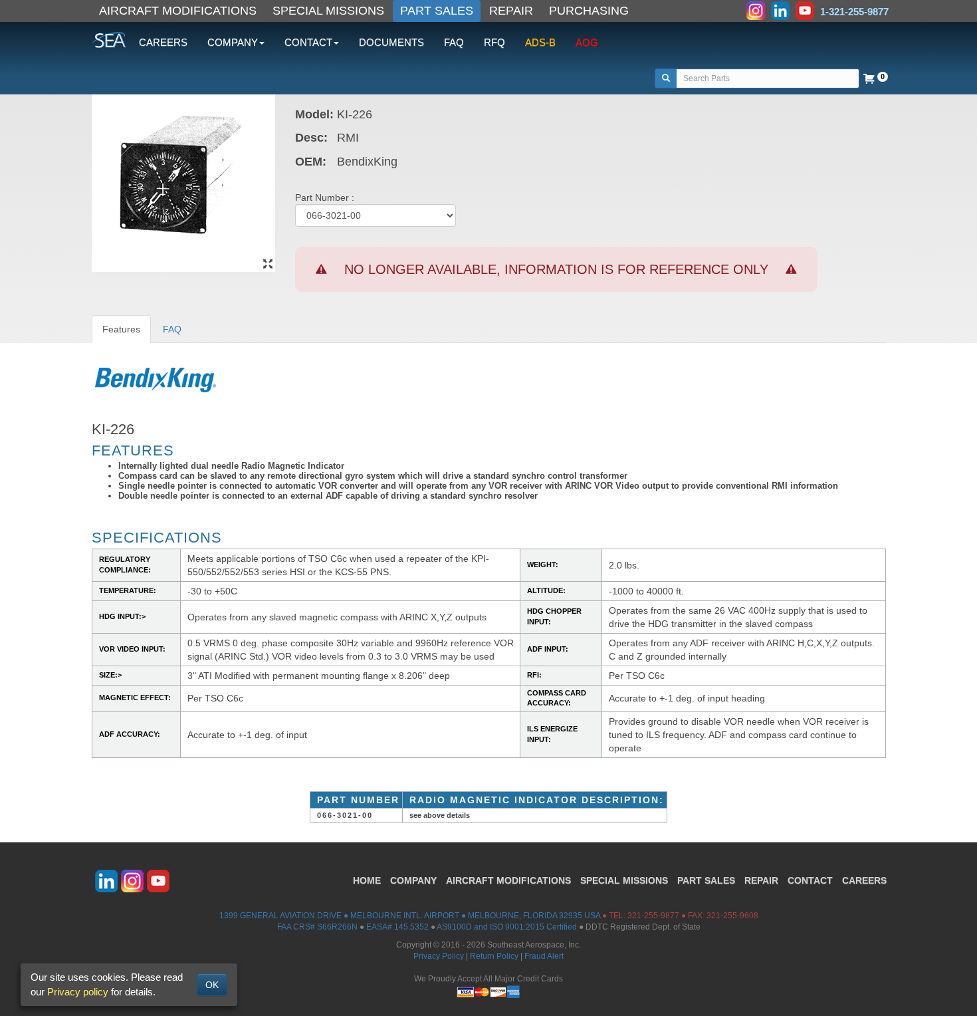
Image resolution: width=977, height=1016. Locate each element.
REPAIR (511, 10)
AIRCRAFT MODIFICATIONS (178, 10)
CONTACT (810, 880)
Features (121, 329)
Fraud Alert (544, 956)
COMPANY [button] (232, 42)
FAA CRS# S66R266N (317, 927)
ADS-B (540, 42)
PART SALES (436, 10)
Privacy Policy (438, 956)
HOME (367, 880)
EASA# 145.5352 (397, 927)
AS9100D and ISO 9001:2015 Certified (507, 927)
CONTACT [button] (308, 42)
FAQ (454, 42)
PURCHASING (589, 10)
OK (212, 984)
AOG (587, 42)
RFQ (494, 42)
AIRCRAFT (508, 880)
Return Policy (494, 956)
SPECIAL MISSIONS (328, 10)
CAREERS (163, 42)
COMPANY (413, 880)
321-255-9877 (653, 915)
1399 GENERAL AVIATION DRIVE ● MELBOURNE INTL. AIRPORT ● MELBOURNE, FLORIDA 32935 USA (409, 915)
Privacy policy (77, 991)
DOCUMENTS (391, 42)
